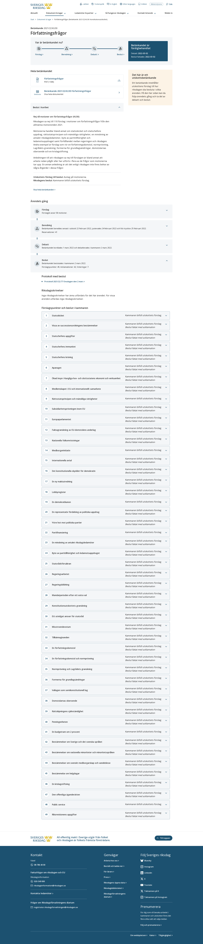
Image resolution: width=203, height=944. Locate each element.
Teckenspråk (99, 4)
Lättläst (86, 4)
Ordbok (144, 4)
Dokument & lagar (44, 19)
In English (113, 4)
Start (32, 19)
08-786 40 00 (39, 865)
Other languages (129, 4)
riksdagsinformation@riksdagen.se (50, 885)
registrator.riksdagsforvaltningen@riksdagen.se (56, 907)
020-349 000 (39, 881)
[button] (56, 13)
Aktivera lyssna (156, 4)
